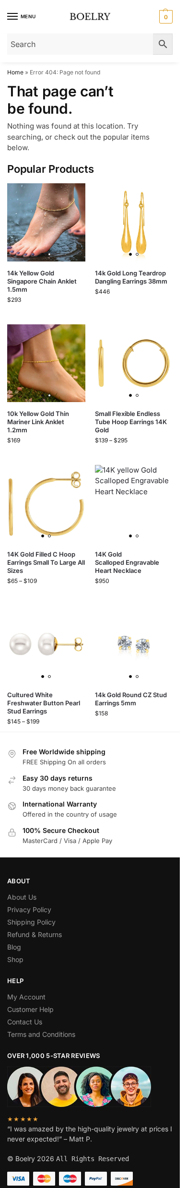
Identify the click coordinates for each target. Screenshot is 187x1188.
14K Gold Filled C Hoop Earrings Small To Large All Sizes (46, 562)
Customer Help (30, 1009)
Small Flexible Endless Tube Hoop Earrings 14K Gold (131, 422)
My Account (26, 997)
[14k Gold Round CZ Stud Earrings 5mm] (134, 645)
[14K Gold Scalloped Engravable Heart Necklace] (134, 504)
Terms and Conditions (41, 1034)
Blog (14, 947)
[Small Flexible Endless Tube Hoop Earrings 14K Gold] (134, 363)
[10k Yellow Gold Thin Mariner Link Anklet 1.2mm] (46, 363)
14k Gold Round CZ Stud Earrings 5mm (131, 699)
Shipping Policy (31, 922)
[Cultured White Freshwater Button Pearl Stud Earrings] (46, 645)
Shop (15, 959)
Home (15, 72)
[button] (165, 17)
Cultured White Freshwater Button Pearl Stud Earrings (43, 703)
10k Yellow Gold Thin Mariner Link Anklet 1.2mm (38, 422)
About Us (21, 897)
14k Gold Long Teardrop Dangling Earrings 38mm (131, 277)
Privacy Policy (29, 909)
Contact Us (24, 1022)
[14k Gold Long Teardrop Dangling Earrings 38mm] (134, 222)
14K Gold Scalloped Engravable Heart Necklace (127, 562)
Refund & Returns (34, 934)
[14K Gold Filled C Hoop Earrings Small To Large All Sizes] (46, 504)
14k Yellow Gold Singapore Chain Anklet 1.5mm (42, 281)
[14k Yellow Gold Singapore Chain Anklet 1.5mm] (46, 222)
